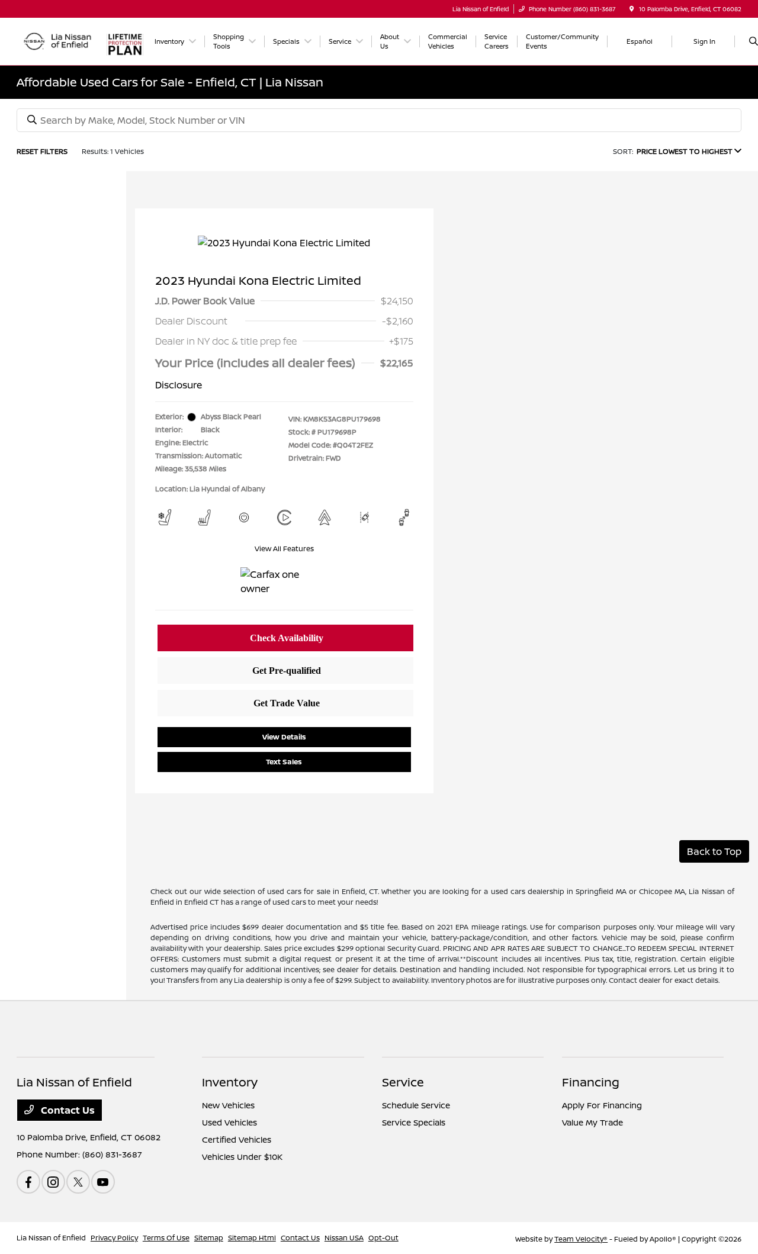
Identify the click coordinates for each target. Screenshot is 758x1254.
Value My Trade (592, 1122)
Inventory (230, 1082)
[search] (753, 41)
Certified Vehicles (236, 1139)
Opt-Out (383, 1238)
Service (403, 1082)
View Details (284, 737)
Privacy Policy (114, 1238)
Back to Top (714, 851)
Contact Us (66, 1110)
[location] (631, 9)
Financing (590, 1082)
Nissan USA (344, 1238)
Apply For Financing (602, 1105)
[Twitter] (78, 1182)
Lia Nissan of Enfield (51, 1238)
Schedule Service (416, 1105)
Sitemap (208, 1238)
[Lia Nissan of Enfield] (58, 40)
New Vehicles (228, 1105)
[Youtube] (103, 1182)
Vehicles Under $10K (242, 1156)
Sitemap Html (252, 1238)
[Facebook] (28, 1182)
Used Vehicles (229, 1122)
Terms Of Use (166, 1238)
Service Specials (413, 1122)
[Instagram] (53, 1182)
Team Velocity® (581, 1239)
